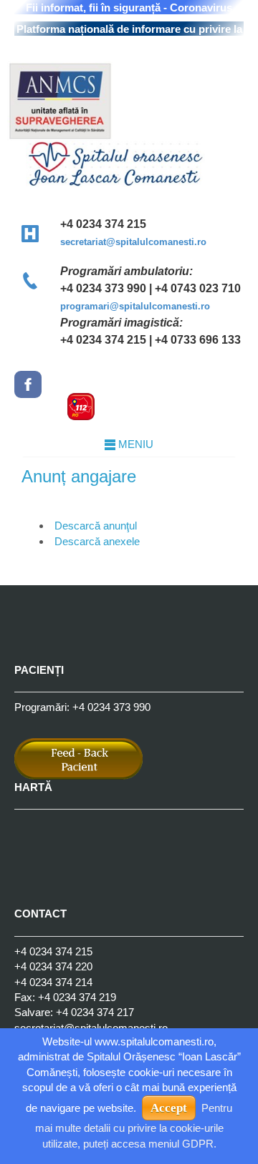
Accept (168, 1108)
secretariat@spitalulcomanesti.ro (133, 242)
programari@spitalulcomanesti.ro (135, 306)
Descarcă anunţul (95, 525)
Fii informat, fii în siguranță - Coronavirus (129, 7)
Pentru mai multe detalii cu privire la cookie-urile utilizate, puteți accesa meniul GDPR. (134, 1126)
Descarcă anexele (97, 541)
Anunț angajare (79, 476)
